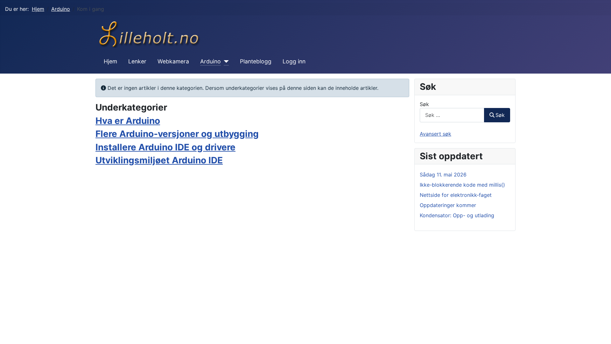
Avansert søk (435, 134)
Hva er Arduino (127, 120)
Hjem (110, 61)
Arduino (210, 61)
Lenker (137, 61)
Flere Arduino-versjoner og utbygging (177, 133)
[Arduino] (225, 61)
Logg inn (294, 61)
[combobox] (452, 115)
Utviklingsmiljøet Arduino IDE (159, 160)
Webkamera (173, 61)
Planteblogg (255, 61)
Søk (424, 104)
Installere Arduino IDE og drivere (165, 147)
